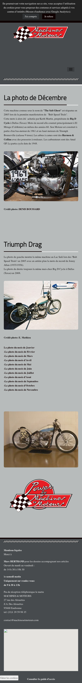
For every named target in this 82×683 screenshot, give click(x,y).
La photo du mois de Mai (18, 364)
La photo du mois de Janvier (19, 347)
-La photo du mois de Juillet (19, 373)
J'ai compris (31, 16)
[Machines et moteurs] (41, 541)
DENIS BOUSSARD (29, 209)
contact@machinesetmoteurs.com (21, 620)
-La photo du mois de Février (19, 351)
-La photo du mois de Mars (18, 356)
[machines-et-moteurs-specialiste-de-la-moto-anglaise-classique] (41, 32)
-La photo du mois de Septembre (21, 381)
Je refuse (48, 16)
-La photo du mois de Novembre (21, 389)
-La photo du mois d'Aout (17, 377)
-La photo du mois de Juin (18, 368)
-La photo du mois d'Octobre (19, 385)
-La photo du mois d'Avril (17, 360)
